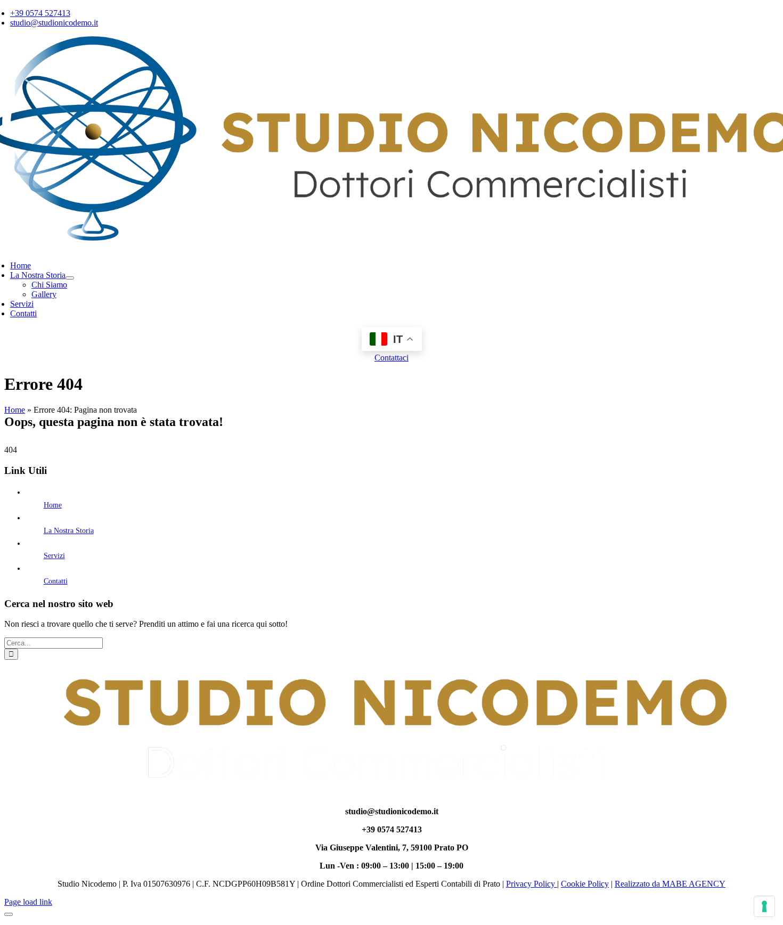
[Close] (8, 914)
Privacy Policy (531, 883)
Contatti (56, 581)
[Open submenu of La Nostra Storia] (70, 278)
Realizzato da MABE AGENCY (670, 883)
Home (14, 409)
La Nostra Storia (69, 531)
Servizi (54, 556)
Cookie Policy (585, 883)
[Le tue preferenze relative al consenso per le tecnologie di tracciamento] (764, 906)
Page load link (28, 901)
